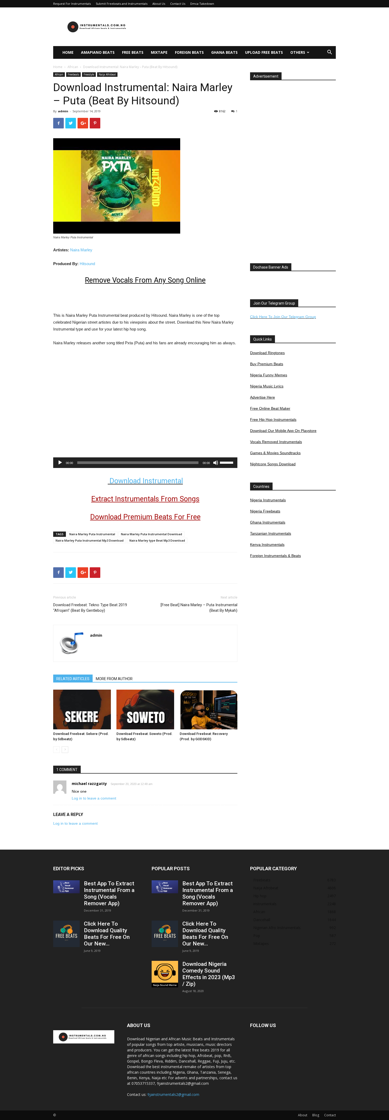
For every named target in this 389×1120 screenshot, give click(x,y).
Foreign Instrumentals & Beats (275, 556)
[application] (145, 462)
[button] (329, 52)
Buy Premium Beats (266, 364)
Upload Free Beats (264, 52)
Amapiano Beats (98, 52)
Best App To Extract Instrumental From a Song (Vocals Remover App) (109, 893)
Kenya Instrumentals (267, 544)
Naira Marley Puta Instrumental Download (151, 534)
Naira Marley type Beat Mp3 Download (157, 540)
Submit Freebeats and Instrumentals (121, 4)
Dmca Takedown (202, 4)
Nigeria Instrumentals (268, 500)
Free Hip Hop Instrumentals (273, 419)
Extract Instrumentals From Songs (145, 499)
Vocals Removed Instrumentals (276, 442)
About (302, 1115)
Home (68, 52)
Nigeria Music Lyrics (266, 386)
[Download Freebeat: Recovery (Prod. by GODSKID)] (208, 709)
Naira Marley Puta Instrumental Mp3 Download (90, 540)
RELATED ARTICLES (72, 679)
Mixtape (159, 52)
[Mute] (215, 462)
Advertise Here (262, 397)
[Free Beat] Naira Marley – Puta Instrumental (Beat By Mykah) (199, 608)
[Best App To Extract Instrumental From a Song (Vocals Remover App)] (66, 886)
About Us (158, 4)
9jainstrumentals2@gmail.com (173, 1094)
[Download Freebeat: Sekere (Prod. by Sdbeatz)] (82, 709)
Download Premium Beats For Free (145, 517)
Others (297, 52)
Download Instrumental (145, 481)
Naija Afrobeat (107, 74)
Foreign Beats (189, 52)
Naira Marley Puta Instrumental (92, 534)
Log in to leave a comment (94, 798)
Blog (315, 1115)
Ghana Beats (224, 52)
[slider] (227, 462)
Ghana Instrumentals (267, 522)
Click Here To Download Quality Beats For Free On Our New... (107, 934)
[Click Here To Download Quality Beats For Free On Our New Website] (66, 934)
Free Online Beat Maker (270, 408)
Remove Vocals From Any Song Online (145, 280)
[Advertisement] (239, 27)
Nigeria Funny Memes (268, 375)
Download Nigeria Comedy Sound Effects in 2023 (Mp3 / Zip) (208, 974)
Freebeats (73, 74)
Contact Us (177, 4)
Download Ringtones (267, 353)
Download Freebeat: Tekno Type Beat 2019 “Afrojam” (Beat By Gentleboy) (90, 608)
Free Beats (132, 52)
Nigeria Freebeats (265, 511)
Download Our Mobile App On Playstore (283, 431)
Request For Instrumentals (72, 4)
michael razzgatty (89, 783)
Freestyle (89, 74)
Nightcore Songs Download (273, 464)
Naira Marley (81, 250)
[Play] (60, 462)
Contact (330, 1115)
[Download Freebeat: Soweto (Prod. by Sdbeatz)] (145, 709)
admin (63, 111)
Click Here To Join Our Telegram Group (283, 317)
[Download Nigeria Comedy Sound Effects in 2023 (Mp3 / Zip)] (165, 974)
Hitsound (87, 263)
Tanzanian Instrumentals (270, 533)
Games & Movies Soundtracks (275, 453)
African (72, 67)
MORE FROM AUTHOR (114, 679)
